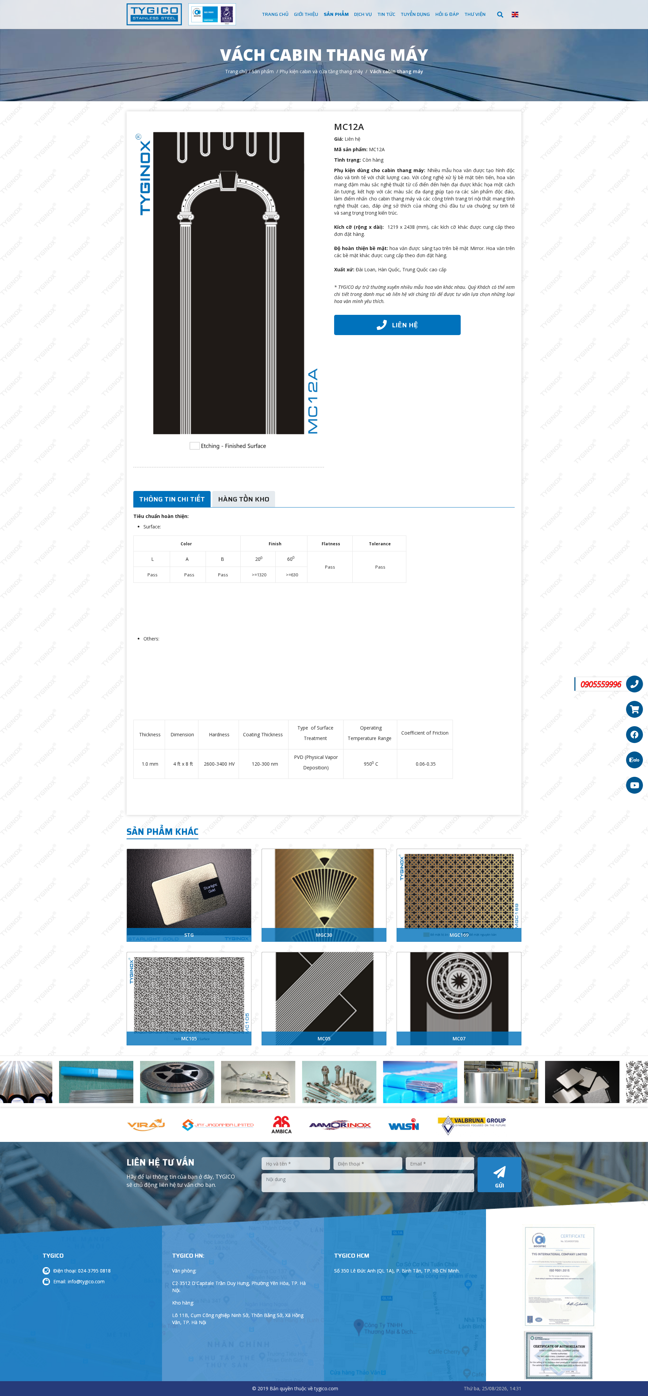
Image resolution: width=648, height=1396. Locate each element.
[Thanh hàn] (345, 1089)
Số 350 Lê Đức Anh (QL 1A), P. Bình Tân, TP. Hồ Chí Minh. (397, 1270)
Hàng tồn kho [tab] (243, 499)
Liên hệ (352, 139)
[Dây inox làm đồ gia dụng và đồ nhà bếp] (183, 1086)
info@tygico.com (86, 1281)
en (515, 14)
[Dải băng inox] (426, 1089)
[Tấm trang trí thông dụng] (507, 1089)
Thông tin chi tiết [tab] (172, 499)
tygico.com (326, 1388)
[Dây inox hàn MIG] (102, 1089)
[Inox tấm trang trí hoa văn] (588, 1089)
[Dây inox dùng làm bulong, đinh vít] (264, 1087)
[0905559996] (634, 684)
